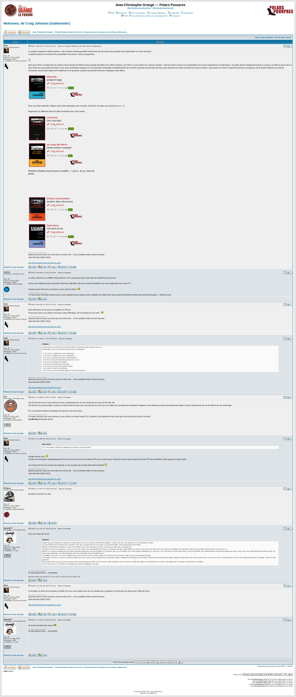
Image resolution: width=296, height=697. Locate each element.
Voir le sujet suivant (283, 37)
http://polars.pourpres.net (163, 8)
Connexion (176, 16)
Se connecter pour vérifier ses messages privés (150, 16)
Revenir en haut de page (14, 267)
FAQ (112, 13)
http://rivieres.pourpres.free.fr (139, 8)
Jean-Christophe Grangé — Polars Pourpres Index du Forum (57, 32)
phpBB (143, 691)
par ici (121, 106)
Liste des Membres (138, 13)
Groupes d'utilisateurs (158, 13)
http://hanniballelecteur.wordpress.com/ (44, 263)
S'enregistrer (188, 13)
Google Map (174, 13)
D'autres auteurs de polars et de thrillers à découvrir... (105, 32)
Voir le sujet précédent (264, 37)
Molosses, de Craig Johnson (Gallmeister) (37, 23)
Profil (125, 16)
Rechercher (122, 13)
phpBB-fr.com (152, 693)
